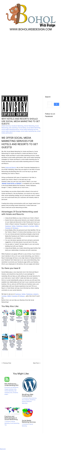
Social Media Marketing (33, 127)
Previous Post (6, 363)
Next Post (36, 363)
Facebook (8, 226)
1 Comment (7, 421)
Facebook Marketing (17, 126)
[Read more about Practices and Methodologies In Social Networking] (12, 410)
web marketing (13, 127)
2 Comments (25, 398)
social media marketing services (29, 129)
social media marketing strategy (11, 131)
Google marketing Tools (10, 389)
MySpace (16, 228)
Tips (6, 425)
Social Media (22, 127)
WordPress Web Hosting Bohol (27, 395)
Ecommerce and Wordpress (11, 387)
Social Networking (14, 423)
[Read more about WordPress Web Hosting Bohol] (29, 384)
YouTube (31, 226)
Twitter (13, 226)
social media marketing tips (28, 131)
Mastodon (3, 449)
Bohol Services (6, 126)
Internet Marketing (29, 126)
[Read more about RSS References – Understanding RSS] (7, 379)
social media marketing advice (10, 129)
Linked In (25, 226)
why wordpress (25, 399)
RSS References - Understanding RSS (11, 384)
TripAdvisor (19, 226)
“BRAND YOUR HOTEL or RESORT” (12, 183)
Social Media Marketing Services (29, 421)
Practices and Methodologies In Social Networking (11, 417)
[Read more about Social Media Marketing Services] (27, 413)
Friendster (8, 228)
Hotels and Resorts (10, 167)
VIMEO (36, 226)
